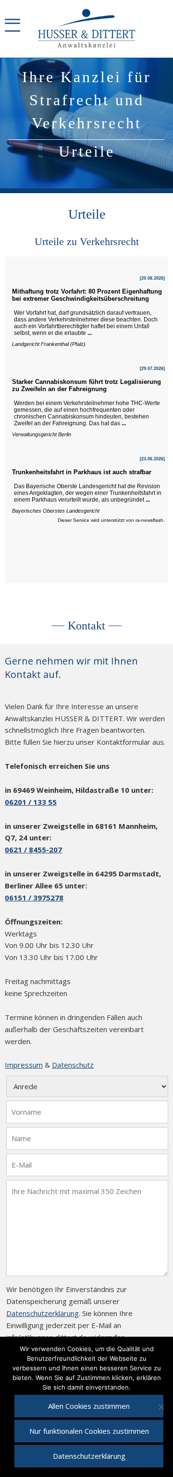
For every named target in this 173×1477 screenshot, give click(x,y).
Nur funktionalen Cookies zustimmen (89, 1431)
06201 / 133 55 (31, 802)
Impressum (24, 1065)
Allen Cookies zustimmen (89, 1406)
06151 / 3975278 (34, 897)
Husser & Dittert (87, 28)
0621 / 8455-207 (33, 849)
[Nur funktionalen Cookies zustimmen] (161, 1407)
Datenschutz (73, 1065)
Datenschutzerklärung (42, 1313)
